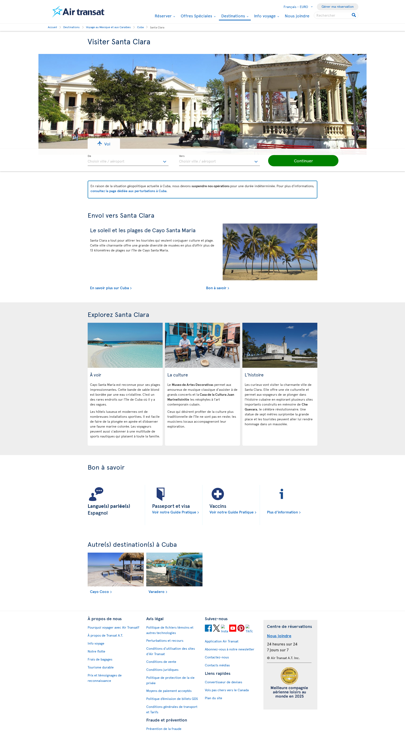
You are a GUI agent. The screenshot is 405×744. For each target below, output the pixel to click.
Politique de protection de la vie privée (170, 680)
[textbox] (128, 160)
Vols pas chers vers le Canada (227, 690)
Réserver (162, 16)
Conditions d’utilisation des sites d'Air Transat (170, 651)
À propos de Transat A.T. (105, 635)
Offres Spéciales (195, 16)
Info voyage (264, 16)
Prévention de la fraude (163, 728)
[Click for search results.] (354, 15)
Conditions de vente (161, 661)
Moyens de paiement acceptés (168, 690)
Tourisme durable (101, 667)
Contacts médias (217, 665)
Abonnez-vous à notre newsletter (229, 649)
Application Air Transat (221, 641)
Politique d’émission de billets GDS (172, 698)
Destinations (232, 16)
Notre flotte (96, 651)
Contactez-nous (217, 657)
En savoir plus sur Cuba (109, 287)
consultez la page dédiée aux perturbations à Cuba (128, 191)
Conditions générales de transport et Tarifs (171, 709)
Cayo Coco (99, 591)
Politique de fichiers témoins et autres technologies (169, 630)
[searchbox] (336, 15)
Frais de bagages (100, 659)
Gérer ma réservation (338, 6)
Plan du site (213, 698)
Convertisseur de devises (223, 682)
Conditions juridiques (162, 669)
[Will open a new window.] (208, 629)
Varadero (157, 591)
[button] (104, 143)
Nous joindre (297, 16)
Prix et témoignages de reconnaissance (105, 678)
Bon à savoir (216, 287)
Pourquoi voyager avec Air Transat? (113, 627)
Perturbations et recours (164, 640)
